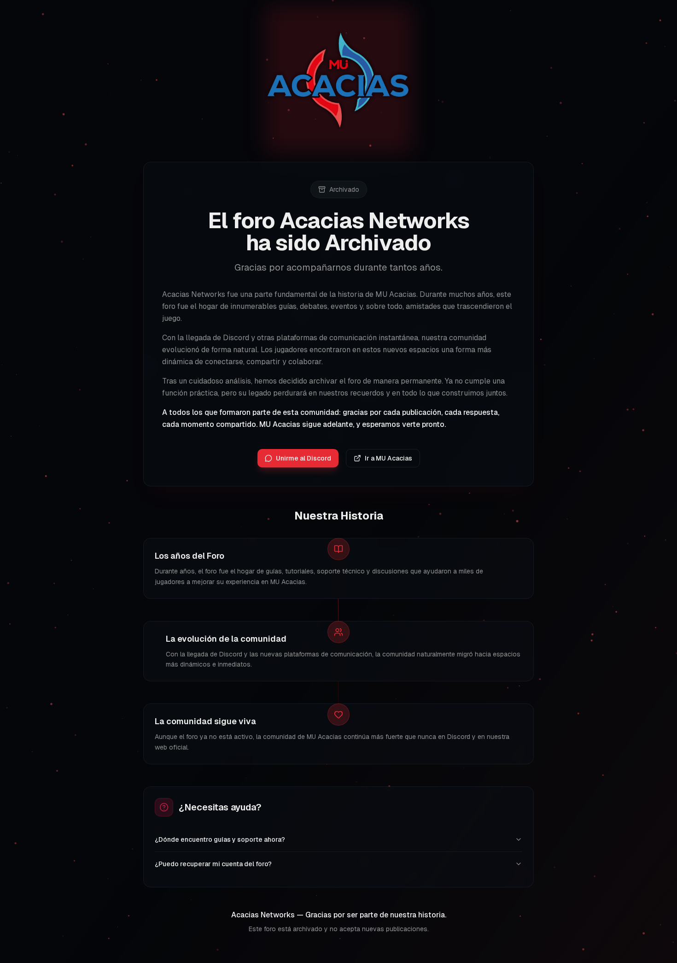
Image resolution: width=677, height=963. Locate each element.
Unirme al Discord (303, 458)
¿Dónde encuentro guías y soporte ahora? (220, 839)
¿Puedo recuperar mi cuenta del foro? (213, 864)
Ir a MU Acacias (388, 458)
